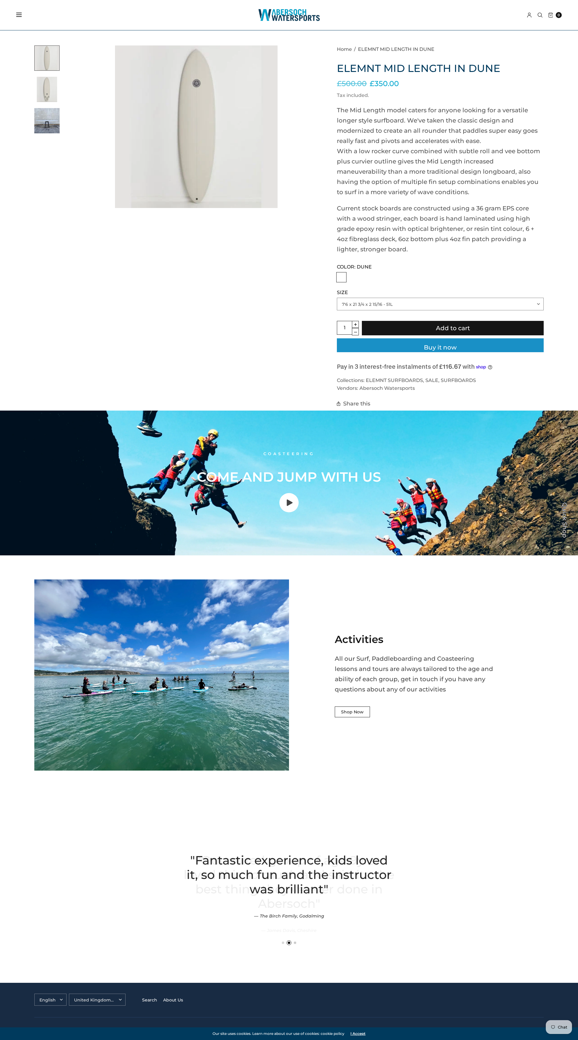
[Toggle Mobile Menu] (23, 15)
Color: (354, 266)
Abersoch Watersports (387, 388)
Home (344, 49)
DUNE (341, 277)
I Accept (357, 1033)
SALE (431, 380)
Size (342, 292)
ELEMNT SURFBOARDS (394, 380)
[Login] (529, 15)
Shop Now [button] (352, 712)
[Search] (540, 15)
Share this (356, 403)
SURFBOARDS (458, 380)
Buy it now (440, 347)
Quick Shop (564, 520)
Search (149, 1000)
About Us (173, 1000)
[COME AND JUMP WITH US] (289, 510)
